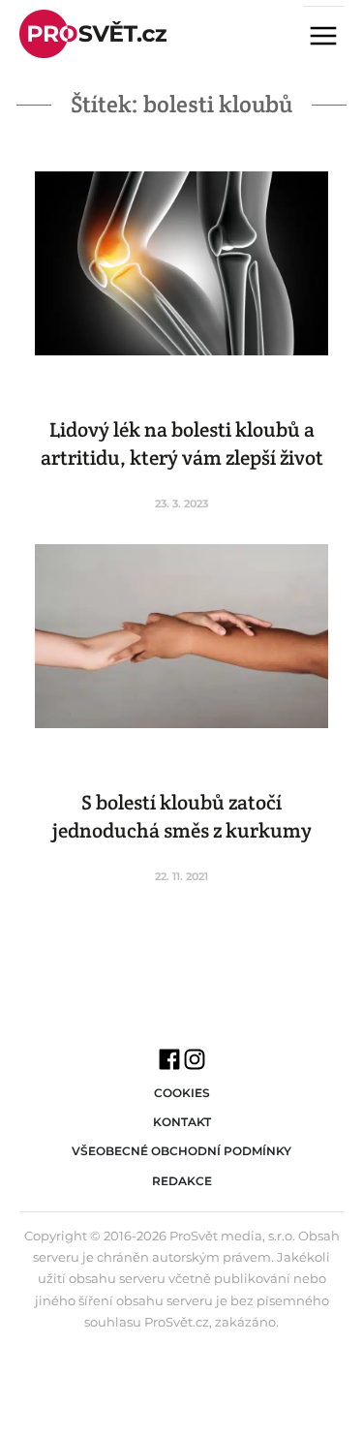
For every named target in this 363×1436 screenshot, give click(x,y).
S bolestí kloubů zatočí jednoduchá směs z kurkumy (182, 816)
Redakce (182, 1181)
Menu (331, 37)
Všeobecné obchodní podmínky (181, 1151)
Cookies (182, 1092)
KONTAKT (182, 1122)
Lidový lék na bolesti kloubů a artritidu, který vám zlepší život (182, 443)
